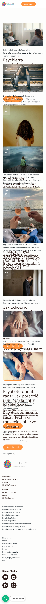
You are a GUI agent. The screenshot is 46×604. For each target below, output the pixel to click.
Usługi (4, 549)
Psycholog (25, 50)
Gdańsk (6, 50)
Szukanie (22, 99)
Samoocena (23, 53)
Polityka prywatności (11, 557)
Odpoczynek (28, 96)
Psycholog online (9, 521)
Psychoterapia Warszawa (12, 507)
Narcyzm (18, 96)
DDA (12, 177)
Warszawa (38, 53)
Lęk (18, 50)
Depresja (7, 96)
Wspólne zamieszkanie (12, 102)
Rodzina (6, 344)
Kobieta (13, 50)
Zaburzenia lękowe (10, 183)
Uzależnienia (8, 406)
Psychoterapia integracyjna (13, 526)
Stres (31, 53)
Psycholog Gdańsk (9, 518)
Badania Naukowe (9, 543)
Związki (23, 105)
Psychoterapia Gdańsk (11, 509)
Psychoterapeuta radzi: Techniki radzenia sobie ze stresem (19, 419)
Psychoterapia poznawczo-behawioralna (19, 529)
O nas (4, 541)
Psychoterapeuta (10, 53)
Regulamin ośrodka (10, 552)
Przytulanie (11, 341)
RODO (4, 560)
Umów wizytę (28, 4)
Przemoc (30, 177)
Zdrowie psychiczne (12, 56)
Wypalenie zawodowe (32, 102)
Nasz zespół (7, 538)
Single (14, 99)
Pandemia (11, 247)
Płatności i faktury (9, 555)
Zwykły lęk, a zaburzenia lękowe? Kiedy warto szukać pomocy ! (21, 261)
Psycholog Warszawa (10, 515)
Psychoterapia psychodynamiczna (16, 523)
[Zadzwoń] (5, 598)
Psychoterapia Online (11, 512)
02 (23, 441)
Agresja (6, 177)
